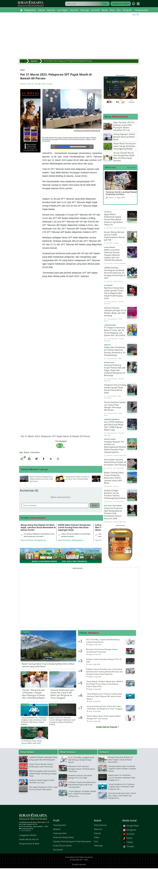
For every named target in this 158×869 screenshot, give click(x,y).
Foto (96, 841)
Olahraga (98, 845)
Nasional (98, 829)
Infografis (127, 10)
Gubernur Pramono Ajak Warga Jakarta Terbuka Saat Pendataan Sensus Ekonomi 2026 (113, 513)
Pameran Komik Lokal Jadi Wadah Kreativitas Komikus (121, 193)
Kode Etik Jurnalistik (62, 845)
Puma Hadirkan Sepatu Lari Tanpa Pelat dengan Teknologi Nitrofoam (115, 406)
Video (96, 837)
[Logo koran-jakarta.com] (31, 3)
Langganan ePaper (120, 3)
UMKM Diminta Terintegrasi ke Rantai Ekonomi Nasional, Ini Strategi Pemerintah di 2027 (114, 272)
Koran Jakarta (70, 857)
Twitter (129, 842)
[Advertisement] (79, 38)
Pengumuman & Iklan (29, 843)
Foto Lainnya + (132, 167)
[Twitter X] (51, 459)
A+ (91, 146)
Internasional (100, 825)
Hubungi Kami (60, 833)
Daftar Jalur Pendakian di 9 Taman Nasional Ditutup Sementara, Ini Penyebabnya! (114, 351)
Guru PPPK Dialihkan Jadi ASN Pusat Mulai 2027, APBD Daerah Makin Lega (114, 426)
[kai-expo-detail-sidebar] (120, 90)
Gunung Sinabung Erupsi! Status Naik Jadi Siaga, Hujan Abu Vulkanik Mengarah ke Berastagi (114, 370)
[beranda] (21, 10)
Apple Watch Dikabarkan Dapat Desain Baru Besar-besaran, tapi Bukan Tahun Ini (113, 219)
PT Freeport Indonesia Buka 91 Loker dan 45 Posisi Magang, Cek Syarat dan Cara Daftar (114, 331)
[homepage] (33, 817)
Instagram (131, 829)
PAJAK (22, 70)
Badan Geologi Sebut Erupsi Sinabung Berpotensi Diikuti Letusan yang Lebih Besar (114, 477)
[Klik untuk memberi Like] (22, 459)
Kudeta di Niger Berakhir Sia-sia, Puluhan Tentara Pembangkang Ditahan (115, 494)
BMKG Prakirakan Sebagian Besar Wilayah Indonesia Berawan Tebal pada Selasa (41, 479)
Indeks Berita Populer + (107, 727)
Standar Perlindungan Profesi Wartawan (72, 841)
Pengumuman (141, 10)
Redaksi (56, 829)
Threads (130, 846)
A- (53, 146)
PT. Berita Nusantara (85, 857)
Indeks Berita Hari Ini (29, 839)
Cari (105, 3)
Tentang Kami (59, 825)
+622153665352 (26, 830)
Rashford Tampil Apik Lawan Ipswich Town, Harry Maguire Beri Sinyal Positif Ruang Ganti (114, 293)
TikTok (129, 838)
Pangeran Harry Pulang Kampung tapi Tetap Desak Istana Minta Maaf (115, 389)
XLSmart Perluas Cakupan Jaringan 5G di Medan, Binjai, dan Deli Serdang (115, 311)
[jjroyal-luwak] (120, 544)
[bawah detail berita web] (61, 555)
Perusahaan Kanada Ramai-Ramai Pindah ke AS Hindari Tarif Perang (115, 462)
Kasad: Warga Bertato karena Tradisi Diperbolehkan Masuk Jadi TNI (114, 236)
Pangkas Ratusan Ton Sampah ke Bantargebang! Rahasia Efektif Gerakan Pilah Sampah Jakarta (115, 446)
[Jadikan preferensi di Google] (58, 459)
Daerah (97, 833)
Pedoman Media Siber (63, 837)
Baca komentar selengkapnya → (34, 540)
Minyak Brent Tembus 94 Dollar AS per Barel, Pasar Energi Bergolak (77, 478)
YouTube (130, 834)
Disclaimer (58, 849)
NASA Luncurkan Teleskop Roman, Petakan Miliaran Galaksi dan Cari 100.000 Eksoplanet (113, 254)
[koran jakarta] (24, 61)
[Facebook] (43, 459)
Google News (132, 825)
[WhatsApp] (29, 459)
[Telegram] (36, 459)
